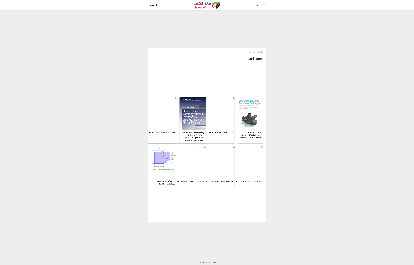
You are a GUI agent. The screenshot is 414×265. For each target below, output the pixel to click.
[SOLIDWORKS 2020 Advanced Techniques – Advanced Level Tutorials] (250, 120)
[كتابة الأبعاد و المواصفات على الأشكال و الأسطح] (164, 166)
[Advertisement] (207, 28)
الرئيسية (260, 52)
